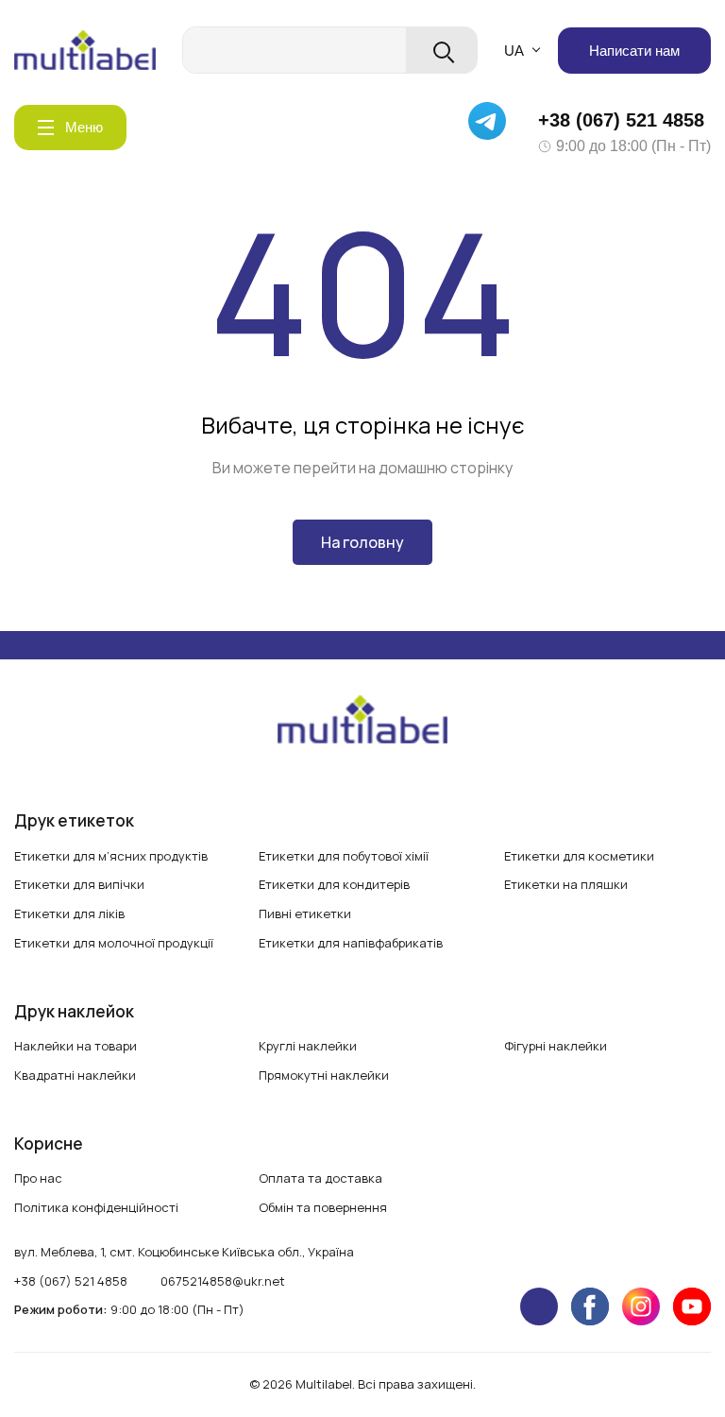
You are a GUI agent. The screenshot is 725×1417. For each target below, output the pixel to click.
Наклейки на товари (75, 1045)
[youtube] (692, 1306)
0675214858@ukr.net (222, 1280)
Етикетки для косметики (579, 855)
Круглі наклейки (308, 1045)
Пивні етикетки (305, 913)
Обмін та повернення (323, 1207)
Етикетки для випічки (79, 884)
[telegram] (539, 1306)
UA (514, 50)
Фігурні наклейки (555, 1045)
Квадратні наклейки (75, 1075)
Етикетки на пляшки (566, 884)
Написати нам (634, 51)
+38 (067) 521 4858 (621, 120)
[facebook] (590, 1306)
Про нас (38, 1178)
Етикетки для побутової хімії (344, 855)
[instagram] (641, 1306)
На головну (362, 542)
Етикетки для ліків (69, 913)
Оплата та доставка (320, 1178)
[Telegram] (493, 127)
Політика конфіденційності (96, 1207)
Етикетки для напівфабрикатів (351, 942)
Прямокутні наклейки (324, 1075)
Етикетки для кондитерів (334, 884)
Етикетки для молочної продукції (113, 942)
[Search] (441, 50)
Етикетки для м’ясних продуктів (111, 855)
